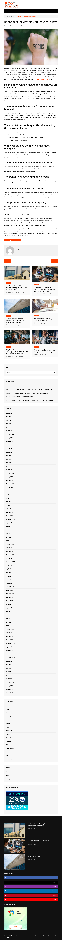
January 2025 (9, 477)
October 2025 (9, 448)
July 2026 (8, 416)
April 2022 (8, 579)
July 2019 (8, 664)
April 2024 (8, 508)
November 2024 (10, 484)
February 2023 (10, 544)
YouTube (55, 935)
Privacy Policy (9, 779)
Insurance (8, 727)
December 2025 (10, 441)
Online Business (10, 744)
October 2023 (9, 515)
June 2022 (8, 572)
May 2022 (8, 576)
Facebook (37, 935)
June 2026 (8, 420)
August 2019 (9, 661)
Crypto (7, 713)
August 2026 (9, 413)
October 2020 (9, 639)
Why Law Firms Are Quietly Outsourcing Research (19, 396)
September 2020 (10, 643)
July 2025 (8, 455)
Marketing (8, 741)
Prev (9, 261)
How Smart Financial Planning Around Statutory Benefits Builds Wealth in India (17, 287)
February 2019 (10, 682)
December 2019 (10, 650)
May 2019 (8, 671)
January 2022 (9, 590)
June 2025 (8, 459)
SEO (7, 755)
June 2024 (8, 501)
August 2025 (9, 452)
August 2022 (9, 565)
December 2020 (10, 636)
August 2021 (9, 608)
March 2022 (9, 583)
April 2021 (8, 622)
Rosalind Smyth (39, 323)
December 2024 (10, 480)
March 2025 (9, 469)
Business (24, 26)
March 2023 (9, 540)
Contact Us (9, 772)
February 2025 (10, 473)
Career (7, 709)
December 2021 (10, 593)
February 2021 (10, 629)
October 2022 (9, 558)
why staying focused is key (13, 240)
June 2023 (8, 530)
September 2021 (10, 604)
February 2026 (10, 434)
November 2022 (10, 554)
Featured (8, 716)
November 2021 (10, 597)
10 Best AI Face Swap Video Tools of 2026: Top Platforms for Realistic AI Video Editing (44, 289)
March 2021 (9, 625)
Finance (8, 720)
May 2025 (8, 462)
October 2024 (9, 487)
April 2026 (8, 427)
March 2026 (9, 430)
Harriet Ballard (10, 292)
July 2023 (8, 526)
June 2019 (8, 668)
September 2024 (10, 491)
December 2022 (10, 551)
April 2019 (8, 675)
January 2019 (9, 686)
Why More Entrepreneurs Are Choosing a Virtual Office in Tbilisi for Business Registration (17, 351)
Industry (8, 723)
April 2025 (8, 466)
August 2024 (9, 494)
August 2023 (9, 523)
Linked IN (49, 935)
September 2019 (10, 657)
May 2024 (8, 505)
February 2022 (10, 586)
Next (53, 261)
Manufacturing (9, 737)
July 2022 (8, 569)
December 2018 (10, 689)
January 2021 (9, 632)
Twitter (43, 935)
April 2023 (8, 537)
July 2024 (8, 498)
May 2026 (8, 423)
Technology (9, 759)
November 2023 (10, 512)
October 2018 (9, 693)
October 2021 (9, 601)
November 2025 (10, 445)
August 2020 (9, 647)
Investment (9, 730)
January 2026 (9, 438)
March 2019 (9, 678)
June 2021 (8, 615)
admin (7, 26)
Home (7, 775)
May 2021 (8, 618)
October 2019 (9, 654)
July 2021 (8, 611)
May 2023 (8, 533)
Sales (7, 752)
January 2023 (9, 547)
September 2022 (10, 562)
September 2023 (10, 519)
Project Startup (10, 748)
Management (9, 734)
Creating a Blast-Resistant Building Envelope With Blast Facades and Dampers (15, 320)
